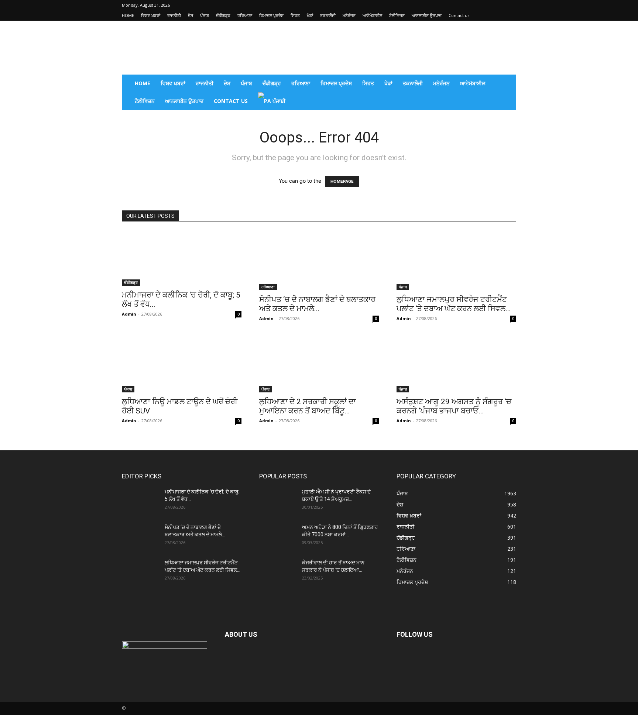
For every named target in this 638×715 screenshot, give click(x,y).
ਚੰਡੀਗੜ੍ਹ (223, 15)
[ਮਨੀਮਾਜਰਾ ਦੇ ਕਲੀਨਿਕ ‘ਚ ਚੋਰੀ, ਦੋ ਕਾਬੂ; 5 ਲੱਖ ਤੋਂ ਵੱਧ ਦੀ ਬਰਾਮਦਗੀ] (181, 258)
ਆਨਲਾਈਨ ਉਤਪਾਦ (427, 15)
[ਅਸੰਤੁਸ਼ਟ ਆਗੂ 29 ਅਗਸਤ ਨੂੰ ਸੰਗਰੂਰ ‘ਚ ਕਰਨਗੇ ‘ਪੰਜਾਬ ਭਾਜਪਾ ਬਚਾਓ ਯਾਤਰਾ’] (456, 362)
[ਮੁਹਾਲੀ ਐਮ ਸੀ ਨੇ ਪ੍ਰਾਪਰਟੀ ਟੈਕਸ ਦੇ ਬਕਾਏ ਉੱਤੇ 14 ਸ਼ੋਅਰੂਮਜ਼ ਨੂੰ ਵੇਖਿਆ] (277, 501)
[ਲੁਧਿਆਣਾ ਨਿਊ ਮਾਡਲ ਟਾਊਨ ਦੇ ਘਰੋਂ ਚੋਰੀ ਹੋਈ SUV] (181, 362)
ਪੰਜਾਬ (204, 15)
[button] (507, 83)
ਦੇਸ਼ (190, 15)
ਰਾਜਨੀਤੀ (174, 15)
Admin (129, 314)
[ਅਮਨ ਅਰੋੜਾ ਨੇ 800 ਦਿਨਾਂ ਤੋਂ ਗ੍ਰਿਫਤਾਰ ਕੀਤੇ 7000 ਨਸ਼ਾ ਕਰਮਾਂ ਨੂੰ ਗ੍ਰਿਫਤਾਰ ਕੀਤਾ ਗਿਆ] (277, 536)
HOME (128, 15)
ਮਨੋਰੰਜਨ (349, 15)
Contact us (459, 15)
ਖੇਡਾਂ (310, 15)
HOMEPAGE (342, 181)
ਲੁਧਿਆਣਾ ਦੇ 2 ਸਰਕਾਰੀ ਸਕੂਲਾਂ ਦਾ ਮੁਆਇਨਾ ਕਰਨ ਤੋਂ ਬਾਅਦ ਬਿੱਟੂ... (307, 406)
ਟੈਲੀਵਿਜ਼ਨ (397, 15)
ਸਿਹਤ (295, 15)
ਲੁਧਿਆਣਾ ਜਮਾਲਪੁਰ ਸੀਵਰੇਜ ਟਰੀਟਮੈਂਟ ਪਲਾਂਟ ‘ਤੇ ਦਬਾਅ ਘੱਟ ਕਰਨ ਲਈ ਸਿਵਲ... (454, 304)
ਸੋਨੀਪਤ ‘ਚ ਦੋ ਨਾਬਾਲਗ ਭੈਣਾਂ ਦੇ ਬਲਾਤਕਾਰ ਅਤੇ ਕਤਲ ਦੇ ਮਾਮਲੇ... (317, 304)
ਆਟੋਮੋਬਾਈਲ (372, 15)
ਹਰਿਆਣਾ (244, 15)
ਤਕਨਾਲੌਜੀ (328, 15)
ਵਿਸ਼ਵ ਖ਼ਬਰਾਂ (150, 15)
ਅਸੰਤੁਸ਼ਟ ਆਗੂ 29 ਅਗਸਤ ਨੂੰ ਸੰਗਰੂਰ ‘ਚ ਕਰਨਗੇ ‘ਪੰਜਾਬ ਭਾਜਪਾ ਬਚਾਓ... (454, 406)
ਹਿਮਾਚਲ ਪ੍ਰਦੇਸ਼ (271, 15)
